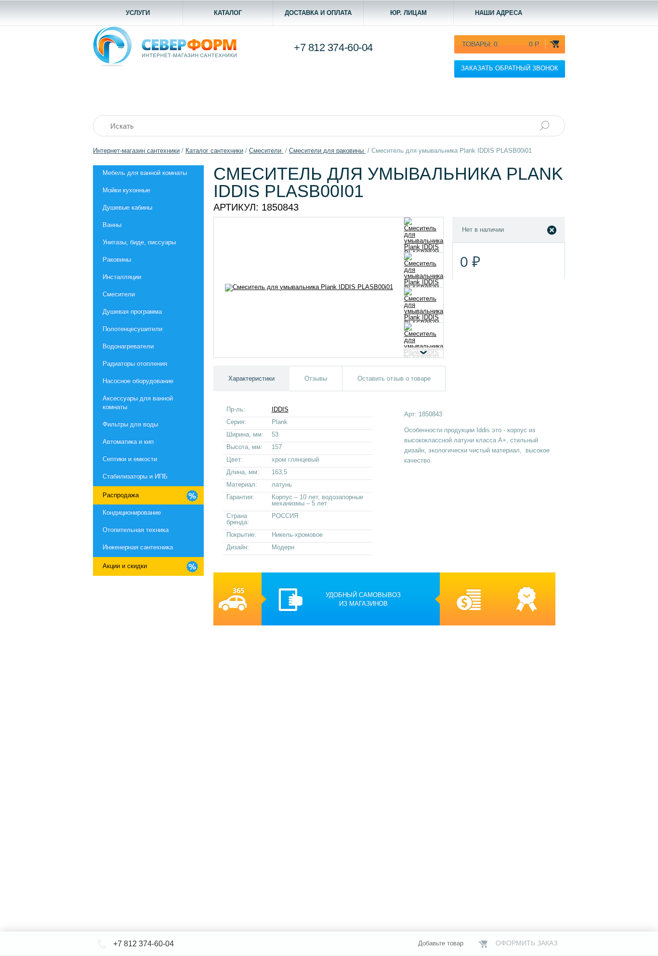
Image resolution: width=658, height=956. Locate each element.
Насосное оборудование (138, 381)
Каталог (228, 12)
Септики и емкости (130, 459)
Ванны (112, 224)
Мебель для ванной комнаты (145, 172)
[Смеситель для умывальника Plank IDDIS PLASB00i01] (423, 234)
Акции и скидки (125, 566)
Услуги (138, 12)
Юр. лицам (408, 12)
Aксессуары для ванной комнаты (138, 403)
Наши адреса (498, 12)
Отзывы (315, 378)
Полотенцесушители (132, 328)
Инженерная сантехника (138, 547)
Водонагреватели (128, 346)
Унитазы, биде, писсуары (139, 242)
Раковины (117, 259)
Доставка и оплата (318, 12)
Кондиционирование (132, 512)
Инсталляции (122, 276)
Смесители (119, 294)
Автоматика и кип (128, 441)
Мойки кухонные (126, 190)
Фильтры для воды (130, 424)
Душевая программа (132, 311)
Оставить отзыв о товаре (394, 378)
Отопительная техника (136, 529)
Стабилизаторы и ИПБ (135, 476)
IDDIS (280, 409)
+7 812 (333, 47)
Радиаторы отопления (135, 363)
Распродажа (121, 495)
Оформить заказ (526, 943)
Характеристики (251, 378)
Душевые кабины (127, 207)
